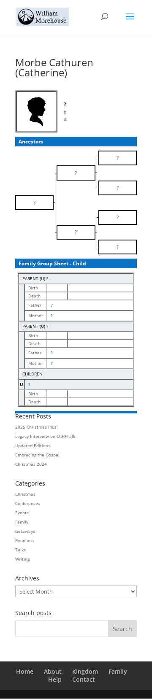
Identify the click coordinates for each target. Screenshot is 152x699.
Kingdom (85, 671)
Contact (83, 679)
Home (24, 671)
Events (22, 512)
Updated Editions (32, 445)
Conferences (27, 503)
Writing (22, 559)
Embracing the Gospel (37, 455)
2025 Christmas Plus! (36, 427)
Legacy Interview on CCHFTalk (45, 436)
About (53, 671)
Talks (20, 550)
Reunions (24, 540)
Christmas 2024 (31, 464)
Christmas (25, 494)
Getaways (25, 531)
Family (21, 522)
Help (55, 679)
